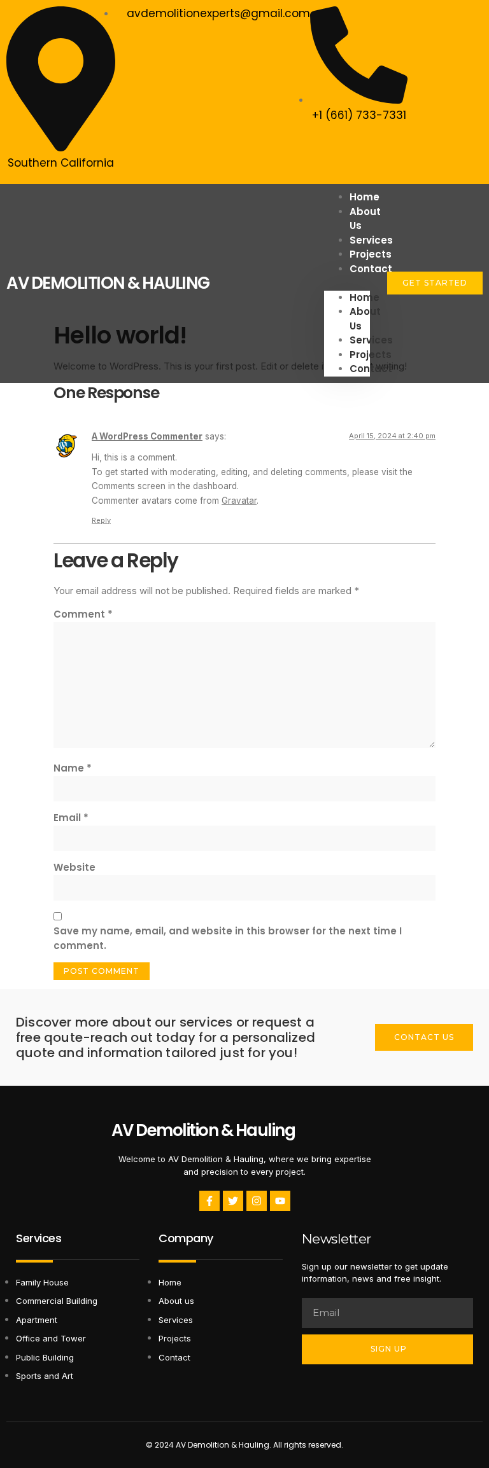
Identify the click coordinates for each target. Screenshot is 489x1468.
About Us (365, 219)
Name (72, 768)
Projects (371, 354)
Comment (83, 614)
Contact (371, 268)
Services (371, 340)
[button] (347, 283)
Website (74, 867)
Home (364, 297)
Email (71, 817)
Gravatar (239, 500)
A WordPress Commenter (147, 436)
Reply (101, 520)
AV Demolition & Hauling (203, 1130)
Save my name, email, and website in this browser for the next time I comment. (227, 938)
